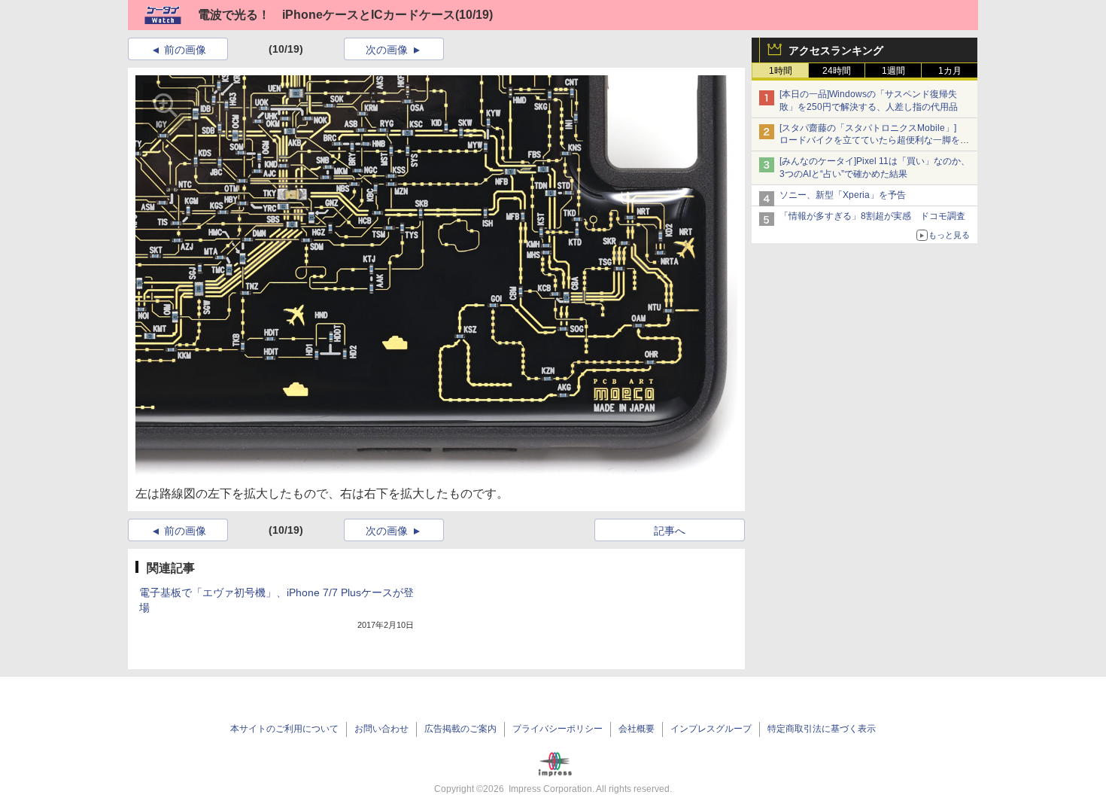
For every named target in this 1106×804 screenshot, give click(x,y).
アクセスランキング (835, 50)
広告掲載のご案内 (460, 728)
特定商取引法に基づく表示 (821, 728)
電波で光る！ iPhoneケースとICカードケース (326, 14)
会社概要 (636, 728)
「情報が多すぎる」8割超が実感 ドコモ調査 (872, 216)
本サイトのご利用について (284, 728)
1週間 (893, 70)
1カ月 (950, 70)
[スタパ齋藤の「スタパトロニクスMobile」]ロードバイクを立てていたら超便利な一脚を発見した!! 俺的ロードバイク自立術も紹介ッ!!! (874, 141)
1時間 (780, 70)
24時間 (836, 70)
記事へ (669, 531)
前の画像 (185, 50)
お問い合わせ (381, 728)
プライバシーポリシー (557, 728)
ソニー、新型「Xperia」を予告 (842, 195)
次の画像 (387, 50)
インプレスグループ (711, 728)
